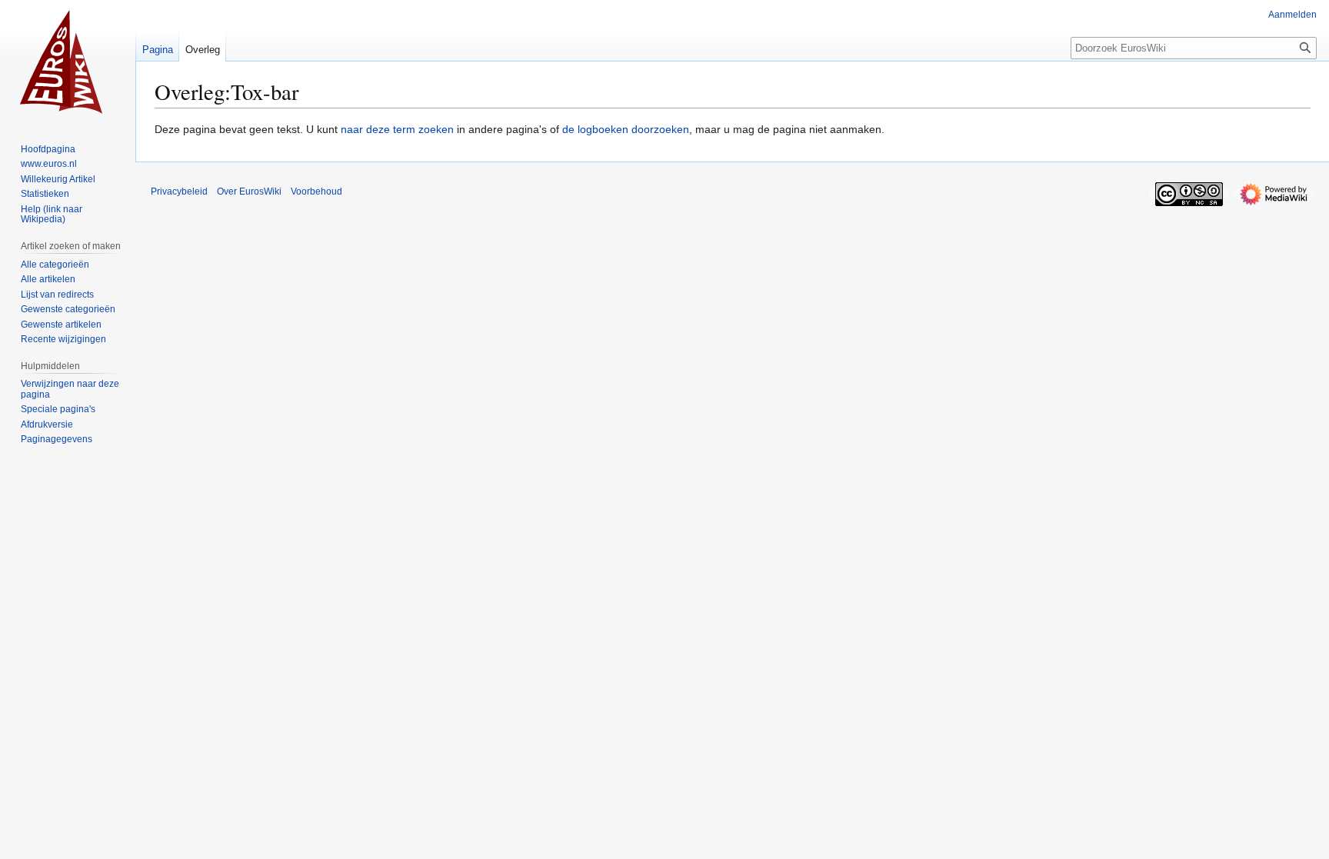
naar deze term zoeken (397, 129)
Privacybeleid (179, 191)
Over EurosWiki (249, 191)
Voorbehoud (316, 191)
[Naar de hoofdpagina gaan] (67, 61)
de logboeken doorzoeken (625, 129)
